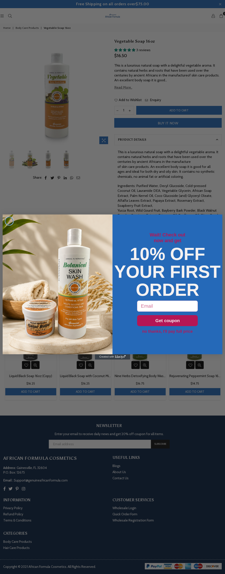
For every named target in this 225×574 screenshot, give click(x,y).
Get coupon (167, 320)
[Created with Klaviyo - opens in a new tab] (112, 357)
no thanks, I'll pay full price (167, 331)
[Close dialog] (9, 221)
